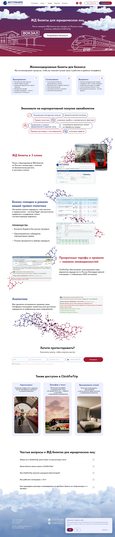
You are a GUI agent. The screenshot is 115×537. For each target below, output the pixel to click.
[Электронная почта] (80, 3)
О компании (34, 3)
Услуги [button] (42, 3)
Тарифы (50, 3)
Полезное (57, 3)
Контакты (64, 3)
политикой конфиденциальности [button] (28, 363)
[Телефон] (77, 3)
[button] (105, 3)
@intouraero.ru (59, 523)
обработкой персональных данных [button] (45, 363)
